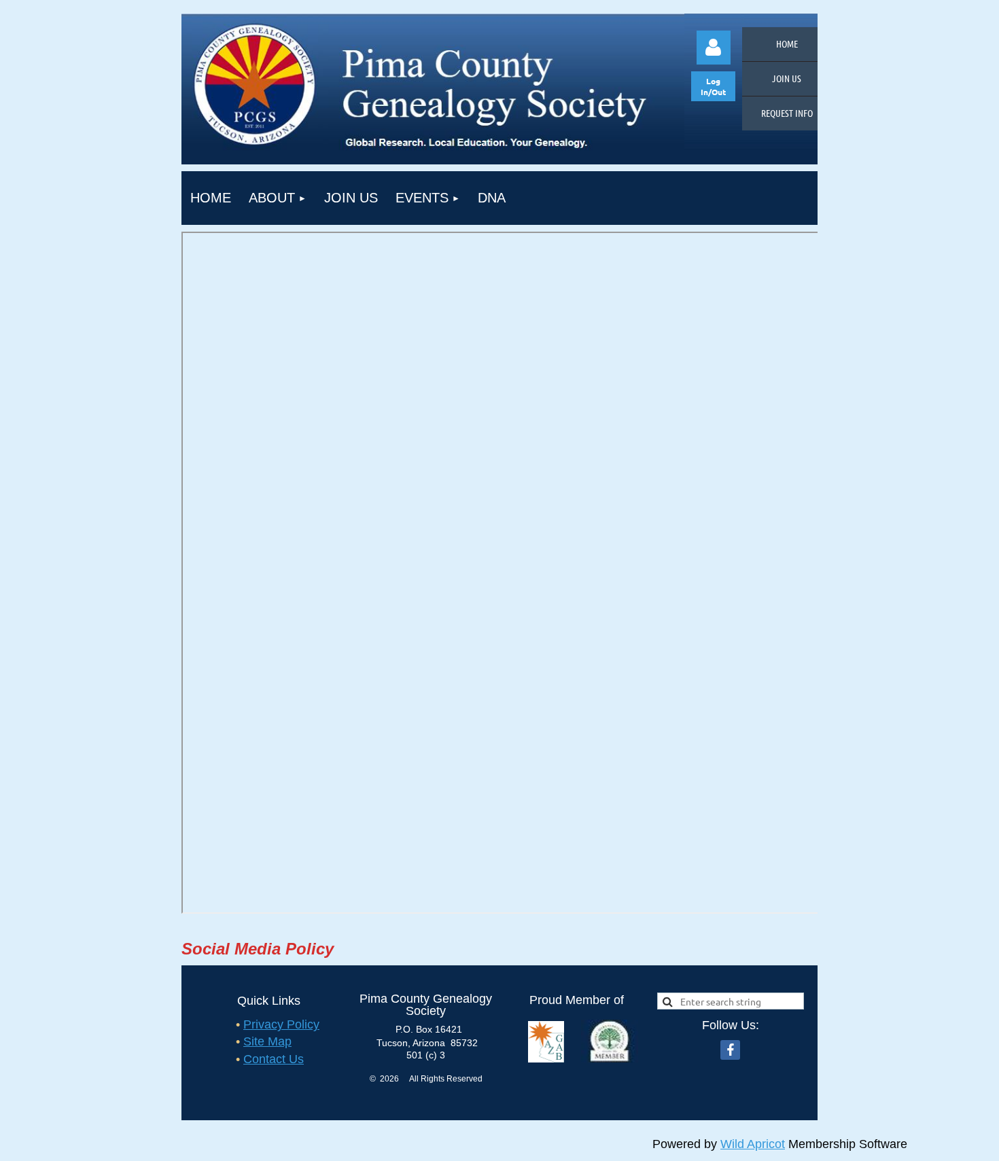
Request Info (787, 113)
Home (787, 43)
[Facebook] (730, 1050)
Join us (786, 78)
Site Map (267, 1041)
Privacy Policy (281, 1024)
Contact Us (273, 1059)
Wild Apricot (752, 1144)
